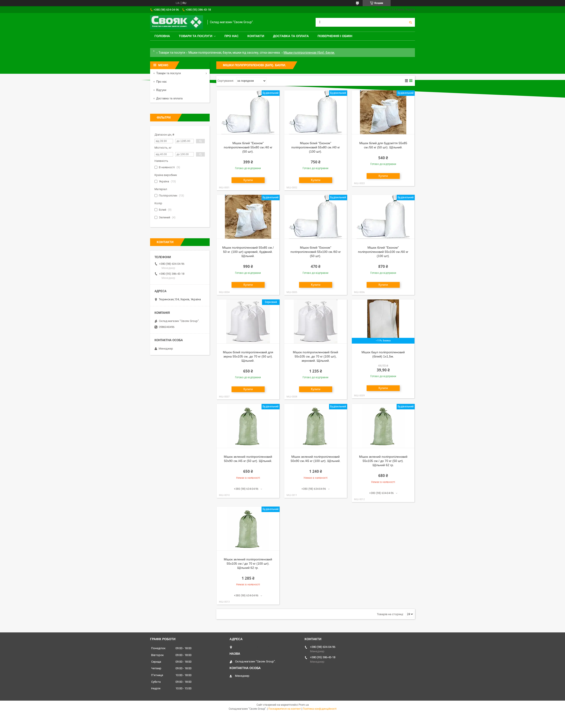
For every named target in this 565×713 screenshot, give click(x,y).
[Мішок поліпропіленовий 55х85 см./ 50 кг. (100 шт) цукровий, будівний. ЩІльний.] (248, 217)
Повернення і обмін (335, 36)
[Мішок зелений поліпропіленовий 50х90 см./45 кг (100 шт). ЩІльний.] (315, 426)
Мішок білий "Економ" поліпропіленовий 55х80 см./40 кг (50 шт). (248, 147)
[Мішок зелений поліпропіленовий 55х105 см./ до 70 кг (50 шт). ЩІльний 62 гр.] (383, 426)
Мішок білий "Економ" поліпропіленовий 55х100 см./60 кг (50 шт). (315, 252)
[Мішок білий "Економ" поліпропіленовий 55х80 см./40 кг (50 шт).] (248, 112)
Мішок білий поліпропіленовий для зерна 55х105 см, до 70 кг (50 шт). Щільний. (248, 356)
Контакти (255, 36)
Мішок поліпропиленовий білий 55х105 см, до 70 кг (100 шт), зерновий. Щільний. (315, 356)
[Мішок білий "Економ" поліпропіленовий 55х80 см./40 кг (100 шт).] (315, 112)
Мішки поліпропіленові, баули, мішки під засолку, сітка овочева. (234, 52)
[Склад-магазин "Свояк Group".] (176, 22)
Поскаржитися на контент (284, 708)
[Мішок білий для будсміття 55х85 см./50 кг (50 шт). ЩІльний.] (383, 112)
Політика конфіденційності (320, 708)
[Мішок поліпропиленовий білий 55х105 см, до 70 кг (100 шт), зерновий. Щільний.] (315, 321)
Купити (248, 180)
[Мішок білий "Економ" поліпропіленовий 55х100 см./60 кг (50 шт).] (315, 217)
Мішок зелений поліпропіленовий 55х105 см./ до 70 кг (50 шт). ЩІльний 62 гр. (383, 461)
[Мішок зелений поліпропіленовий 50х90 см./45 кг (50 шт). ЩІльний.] (248, 426)
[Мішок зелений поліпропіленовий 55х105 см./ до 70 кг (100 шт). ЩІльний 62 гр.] (248, 529)
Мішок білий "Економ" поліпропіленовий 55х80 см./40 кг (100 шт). (315, 147)
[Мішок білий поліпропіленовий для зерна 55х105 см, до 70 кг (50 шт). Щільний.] (248, 321)
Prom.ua (304, 704)
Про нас (231, 36)
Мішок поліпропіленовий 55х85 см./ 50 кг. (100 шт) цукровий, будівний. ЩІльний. (248, 252)
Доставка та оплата (291, 36)
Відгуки (161, 90)
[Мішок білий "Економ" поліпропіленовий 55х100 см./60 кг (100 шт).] (383, 217)
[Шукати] (410, 22)
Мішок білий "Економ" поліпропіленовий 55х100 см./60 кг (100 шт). (383, 252)
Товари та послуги (195, 36)
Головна (162, 36)
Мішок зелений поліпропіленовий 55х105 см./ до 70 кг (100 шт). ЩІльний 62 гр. (248, 563)
